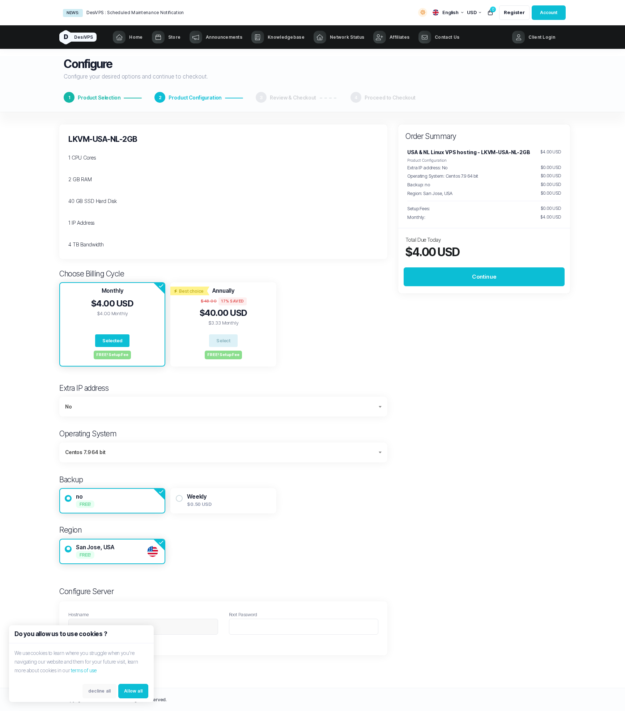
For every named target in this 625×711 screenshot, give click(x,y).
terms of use (84, 670)
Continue (484, 276)
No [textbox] (68, 406)
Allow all (133, 691)
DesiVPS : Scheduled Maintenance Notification (135, 12)
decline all (99, 691)
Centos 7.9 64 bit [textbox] (85, 452)
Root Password (243, 614)
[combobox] (223, 406)
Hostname (78, 614)
